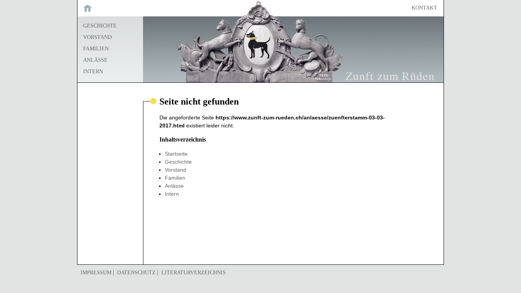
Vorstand (97, 37)
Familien (96, 49)
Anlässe (95, 60)
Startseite (110, 8)
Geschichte (100, 26)
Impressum (95, 272)
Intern (93, 71)
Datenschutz (136, 272)
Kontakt (424, 8)
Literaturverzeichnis (193, 272)
